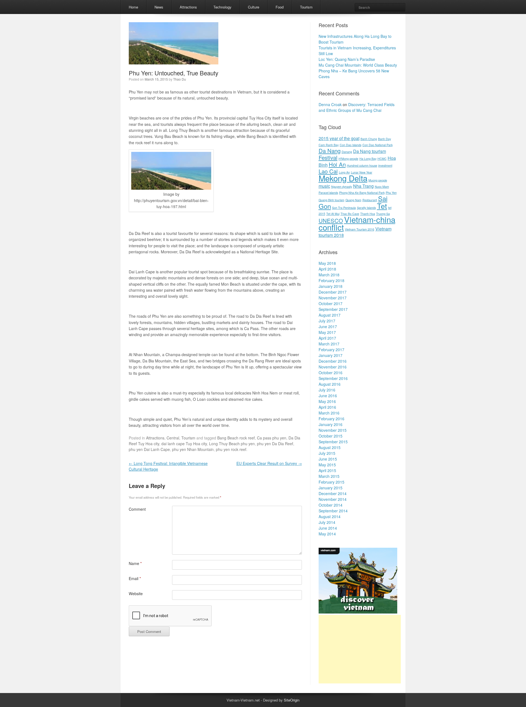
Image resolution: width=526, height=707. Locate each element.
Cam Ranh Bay (329, 145)
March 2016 (329, 413)
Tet (382, 205)
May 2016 (327, 401)
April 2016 (327, 407)
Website (136, 593)
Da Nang (330, 151)
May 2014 (327, 533)
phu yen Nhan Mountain (193, 449)
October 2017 (330, 303)
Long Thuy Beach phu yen (232, 443)
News (159, 7)
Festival (328, 157)
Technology (222, 7)
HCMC (382, 159)
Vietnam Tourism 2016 (359, 229)
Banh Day (384, 139)
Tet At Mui (332, 214)
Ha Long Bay (367, 159)
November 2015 (333, 430)
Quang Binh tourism (331, 200)
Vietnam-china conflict (357, 223)
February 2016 (331, 418)
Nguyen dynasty (341, 186)
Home (133, 7)
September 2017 (333, 309)
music (324, 186)
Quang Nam (353, 200)
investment (385, 165)
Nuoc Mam (382, 186)
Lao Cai (328, 171)
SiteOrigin (291, 700)
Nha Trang (363, 186)
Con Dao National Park (377, 145)
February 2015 (331, 482)
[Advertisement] (360, 649)
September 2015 (333, 441)
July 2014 (327, 522)
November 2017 (333, 297)
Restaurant (369, 200)
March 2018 (329, 274)
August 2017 (330, 315)
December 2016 (333, 361)
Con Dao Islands (350, 145)
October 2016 (330, 372)
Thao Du (179, 79)
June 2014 (328, 528)
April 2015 (327, 470)
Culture (253, 7)
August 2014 (330, 516)
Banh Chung (369, 139)
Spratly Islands (366, 208)
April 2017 (327, 338)
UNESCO (331, 221)
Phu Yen (391, 193)
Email (135, 578)
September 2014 (333, 510)
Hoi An (337, 164)
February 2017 (331, 349)
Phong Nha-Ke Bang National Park (362, 193)
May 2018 (327, 263)
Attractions (188, 7)
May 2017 (327, 332)
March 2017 (329, 344)
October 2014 (330, 505)
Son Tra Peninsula (344, 208)
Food (280, 7)
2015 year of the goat (339, 138)
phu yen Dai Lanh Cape (149, 449)
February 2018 (331, 280)
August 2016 (330, 384)
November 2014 (333, 499)
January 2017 (330, 355)
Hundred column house (362, 165)
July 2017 (327, 320)
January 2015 (330, 487)
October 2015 (330, 436)
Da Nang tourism (369, 151)
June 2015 (328, 459)
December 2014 (333, 493)
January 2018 (330, 286)
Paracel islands (328, 193)
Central (173, 438)
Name (135, 563)
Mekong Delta (343, 178)
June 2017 (328, 326)
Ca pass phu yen (271, 438)
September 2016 (333, 378)
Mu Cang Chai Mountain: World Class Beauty (358, 65)
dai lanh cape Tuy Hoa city (184, 443)
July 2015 (327, 453)
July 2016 (327, 390)
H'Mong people (348, 159)
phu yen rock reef (231, 449)
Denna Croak (330, 104)
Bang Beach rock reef (236, 438)
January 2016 (330, 424)
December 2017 (333, 292)
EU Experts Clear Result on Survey (269, 463)
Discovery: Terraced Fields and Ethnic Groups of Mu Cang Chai (357, 107)
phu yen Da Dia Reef (275, 443)
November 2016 (333, 367)
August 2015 (330, 447)
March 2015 (329, 476)
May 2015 (327, 464)
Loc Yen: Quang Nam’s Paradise (347, 59)
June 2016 (328, 395)
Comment (137, 509)
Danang (347, 152)
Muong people (377, 180)
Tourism (306, 7)
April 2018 (327, 269)
